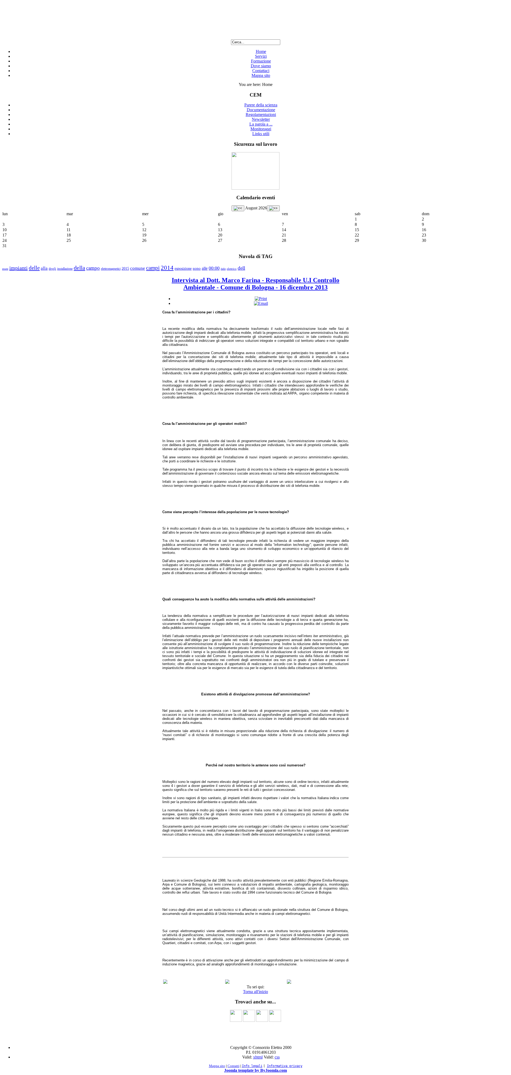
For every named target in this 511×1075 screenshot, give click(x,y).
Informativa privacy (284, 1066)
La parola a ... (261, 124)
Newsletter (261, 119)
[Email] (261, 303)
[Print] (261, 298)
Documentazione (261, 109)
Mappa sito (261, 75)
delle (34, 268)
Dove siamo (261, 66)
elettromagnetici (111, 269)
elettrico (232, 268)
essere (5, 268)
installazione (65, 269)
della (79, 267)
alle (205, 268)
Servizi (261, 56)
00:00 (214, 268)
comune (137, 268)
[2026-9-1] (273, 208)
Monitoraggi (260, 129)
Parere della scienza (260, 105)
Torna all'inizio (255, 991)
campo (93, 268)
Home (261, 51)
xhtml (258, 1057)
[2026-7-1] (238, 208)
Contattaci (260, 70)
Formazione (261, 61)
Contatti (234, 1066)
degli (52, 269)
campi (153, 268)
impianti (18, 268)
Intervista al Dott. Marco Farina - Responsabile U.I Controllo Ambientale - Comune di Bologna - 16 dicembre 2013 (255, 284)
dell (241, 268)
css (277, 1057)
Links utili (260, 133)
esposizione (183, 269)
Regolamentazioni (261, 114)
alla (44, 268)
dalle (223, 268)
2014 (167, 267)
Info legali (252, 1066)
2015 (125, 269)
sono (197, 268)
